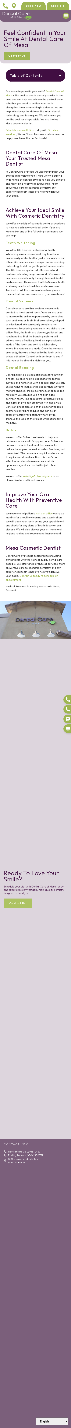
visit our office (44, 513)
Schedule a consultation (20, 130)
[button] (66, 16)
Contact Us (17, 903)
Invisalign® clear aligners (37, 476)
